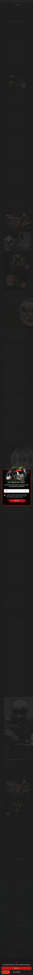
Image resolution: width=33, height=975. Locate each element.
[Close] (28, 472)
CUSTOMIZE (17, 972)
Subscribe (16, 500)
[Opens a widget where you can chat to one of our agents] (6, 972)
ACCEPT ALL (16, 968)
